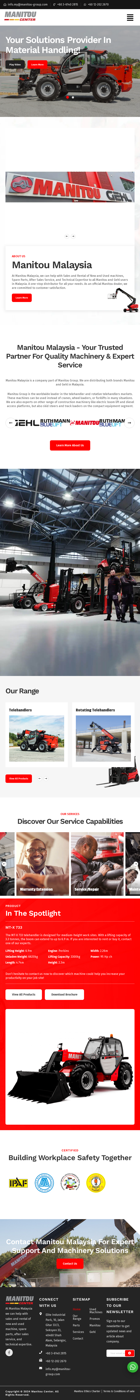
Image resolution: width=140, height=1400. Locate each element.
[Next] (135, 864)
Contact (78, 1338)
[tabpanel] (70, 71)
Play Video (15, 64)
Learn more (22, 297)
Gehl (93, 1332)
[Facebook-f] (9, 1352)
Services (78, 1332)
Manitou (95, 1325)
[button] (130, 17)
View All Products (18, 778)
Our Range (77, 1317)
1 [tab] (67, 97)
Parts (76, 1325)
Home (77, 1309)
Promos (95, 1319)
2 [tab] (73, 97)
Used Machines (95, 1311)
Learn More (37, 64)
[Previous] (4, 864)
